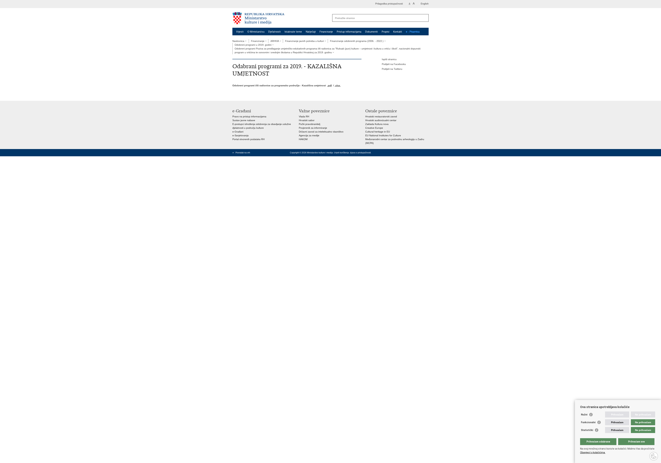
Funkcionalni (588, 422)
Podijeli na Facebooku (394, 64)
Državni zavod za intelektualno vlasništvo (321, 131)
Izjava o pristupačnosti (360, 152)
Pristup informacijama (349, 31)
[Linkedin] (427, 152)
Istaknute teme (293, 31)
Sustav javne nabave (243, 120)
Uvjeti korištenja (341, 152)
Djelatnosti (274, 31)
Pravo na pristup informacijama (249, 116)
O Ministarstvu (255, 31)
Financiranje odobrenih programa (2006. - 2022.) (357, 41)
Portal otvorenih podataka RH (248, 139)
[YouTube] (410, 152)
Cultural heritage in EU (377, 131)
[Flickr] (416, 152)
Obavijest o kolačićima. (592, 452)
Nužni (584, 414)
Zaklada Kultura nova (377, 124)
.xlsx (338, 85)
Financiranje (326, 31)
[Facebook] (399, 152)
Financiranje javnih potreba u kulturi (304, 41)
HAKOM (303, 139)
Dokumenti (371, 31)
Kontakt (397, 31)
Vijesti (240, 31)
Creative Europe (374, 127)
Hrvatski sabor (306, 120)
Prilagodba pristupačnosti (389, 3)
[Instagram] (421, 152)
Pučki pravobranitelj (309, 124)
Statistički (587, 430)
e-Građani (237, 131)
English (425, 3)
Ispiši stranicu (389, 59)
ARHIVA (274, 41)
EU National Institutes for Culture (383, 135)
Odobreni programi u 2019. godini (253, 44)
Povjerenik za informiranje (313, 127)
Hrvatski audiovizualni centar (380, 120)
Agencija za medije (309, 135)
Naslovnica (238, 41)
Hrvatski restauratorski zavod (381, 116)
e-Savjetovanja (240, 135)
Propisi (385, 31)
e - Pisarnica (412, 31)
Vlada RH (304, 116)
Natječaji (311, 31)
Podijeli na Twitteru (392, 69)
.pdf (329, 85)
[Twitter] (405, 152)
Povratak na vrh (242, 152)
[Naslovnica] (281, 18)
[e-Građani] (247, 4)
